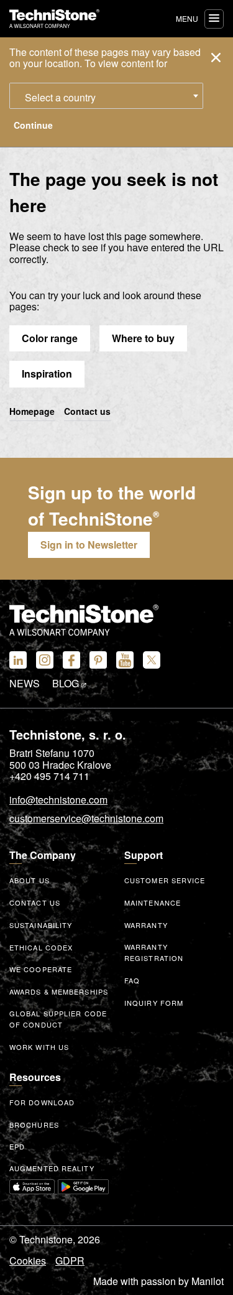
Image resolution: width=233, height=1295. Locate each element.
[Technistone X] (151, 660)
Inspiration (47, 373)
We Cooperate (40, 969)
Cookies (27, 1260)
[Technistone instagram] (44, 660)
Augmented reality (51, 1168)
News (24, 683)
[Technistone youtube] (125, 660)
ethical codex (41, 947)
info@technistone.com (58, 800)
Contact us (87, 411)
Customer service (165, 880)
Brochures (34, 1125)
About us (29, 880)
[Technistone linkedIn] (18, 660)
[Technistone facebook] (71, 660)
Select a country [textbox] (60, 97)
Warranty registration (153, 952)
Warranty (146, 925)
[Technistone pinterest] (98, 660)
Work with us (39, 1047)
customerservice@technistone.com (86, 819)
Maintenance (152, 902)
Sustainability (40, 925)
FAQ (132, 980)
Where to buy (143, 338)
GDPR (70, 1260)
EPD (17, 1146)
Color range (50, 338)
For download (42, 1102)
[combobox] (106, 95)
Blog (66, 683)
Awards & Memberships (58, 991)
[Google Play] (83, 1186)
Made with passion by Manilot (158, 1281)
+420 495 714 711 (49, 776)
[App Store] (32, 1186)
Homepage (32, 411)
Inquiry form (153, 1003)
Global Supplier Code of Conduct (58, 1019)
